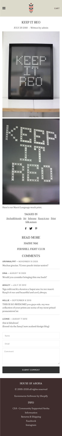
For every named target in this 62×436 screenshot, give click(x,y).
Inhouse (32, 218)
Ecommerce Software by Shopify (31, 396)
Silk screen (31, 221)
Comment (10, 351)
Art (24, 218)
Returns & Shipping (31, 416)
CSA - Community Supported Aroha (31, 408)
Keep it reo (43, 218)
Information (31, 412)
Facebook (31, 420)
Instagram (31, 424)
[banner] (31, 8)
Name (8, 335)
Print (53, 218)
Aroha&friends (14, 218)
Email (8, 343)
